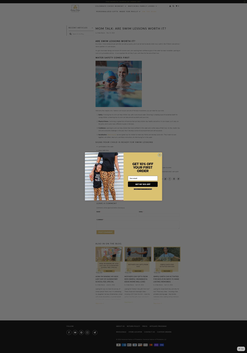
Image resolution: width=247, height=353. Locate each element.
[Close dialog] (159, 155)
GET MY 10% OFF (142, 184)
